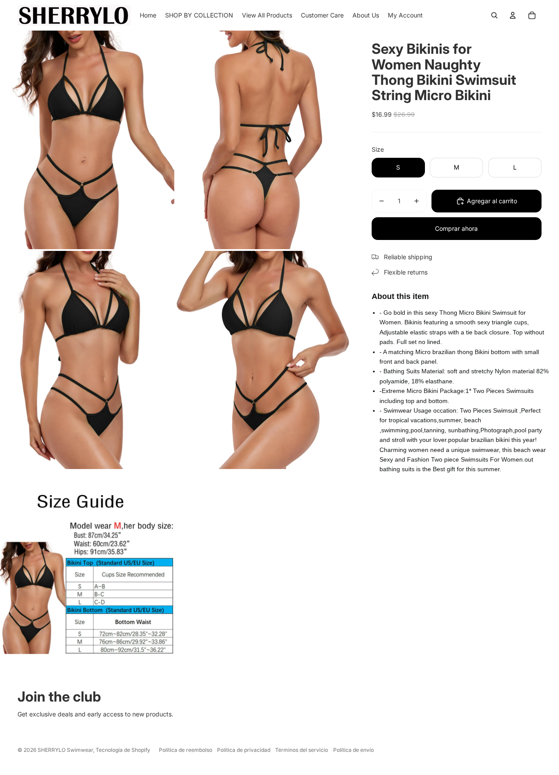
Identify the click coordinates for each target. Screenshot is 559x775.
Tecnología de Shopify (123, 750)
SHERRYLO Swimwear (65, 750)
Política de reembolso (185, 750)
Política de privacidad (243, 750)
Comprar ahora (456, 228)
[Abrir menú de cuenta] (512, 15)
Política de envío (353, 750)
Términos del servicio (301, 750)
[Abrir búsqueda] (494, 15)
